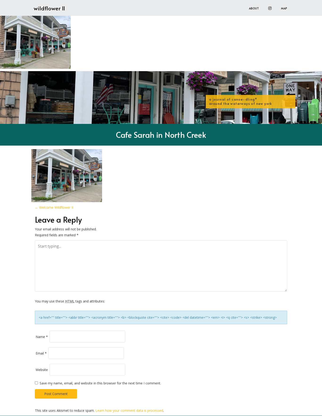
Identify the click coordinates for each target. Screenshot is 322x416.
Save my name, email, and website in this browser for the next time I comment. (100, 383)
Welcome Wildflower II (54, 207)
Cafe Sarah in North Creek (161, 134)
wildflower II (49, 8)
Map (284, 8)
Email (41, 353)
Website (42, 369)
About (254, 8)
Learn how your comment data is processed (129, 410)
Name (42, 336)
